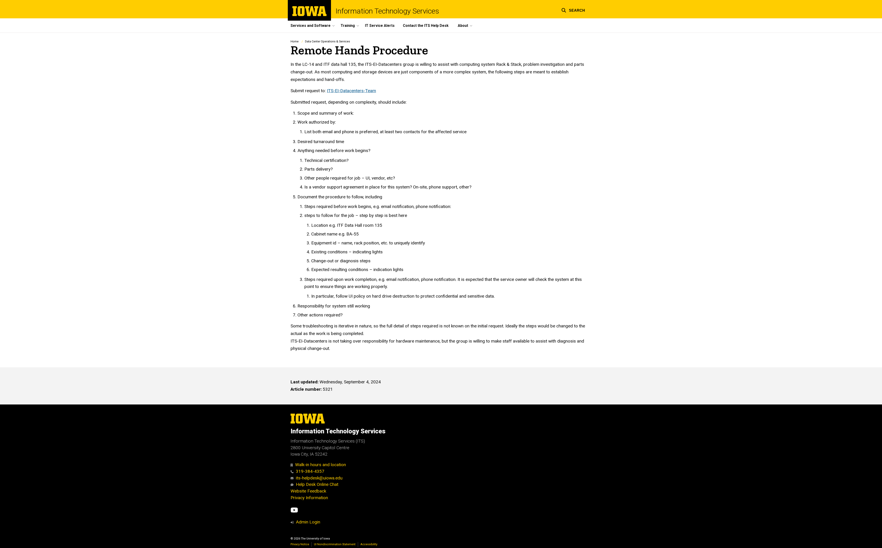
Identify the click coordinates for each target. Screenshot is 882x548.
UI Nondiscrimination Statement (335, 544)
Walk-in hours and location (320, 464)
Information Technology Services (387, 11)
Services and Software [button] (311, 25)
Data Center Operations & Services (327, 41)
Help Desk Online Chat (317, 484)
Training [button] (348, 25)
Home (295, 41)
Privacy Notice (300, 544)
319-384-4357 (310, 471)
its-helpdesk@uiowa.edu (319, 478)
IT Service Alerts (380, 25)
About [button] (463, 25)
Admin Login (308, 522)
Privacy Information (309, 497)
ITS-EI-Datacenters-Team (351, 90)
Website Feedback (308, 491)
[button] (573, 9)
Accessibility (368, 544)
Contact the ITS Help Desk (426, 25)
